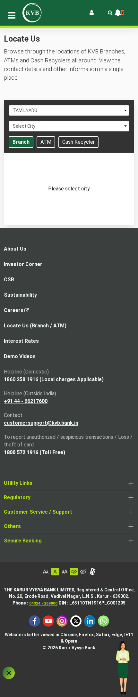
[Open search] (110, 13)
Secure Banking (23, 541)
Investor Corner (23, 264)
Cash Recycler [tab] (78, 142)
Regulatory (17, 497)
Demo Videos (20, 356)
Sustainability (20, 295)
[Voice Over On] (92, 571)
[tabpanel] (69, 189)
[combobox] (69, 110)
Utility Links (18, 483)
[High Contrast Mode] (83, 571)
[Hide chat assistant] (9, 673)
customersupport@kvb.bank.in (41, 423)
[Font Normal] (55, 571)
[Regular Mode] (74, 571)
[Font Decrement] (46, 571)
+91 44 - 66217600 (25, 401)
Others (12, 526)
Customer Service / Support (38, 512)
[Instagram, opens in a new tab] (62, 620)
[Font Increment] (64, 571)
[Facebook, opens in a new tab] (34, 620)
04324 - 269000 (43, 603)
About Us (15, 249)
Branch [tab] (21, 142)
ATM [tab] (45, 142)
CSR (9, 279)
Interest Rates (21, 341)
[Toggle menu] (11, 15)
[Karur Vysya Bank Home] (32, 13)
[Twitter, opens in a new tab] (76, 620)
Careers (15, 312)
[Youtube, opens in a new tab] (48, 620)
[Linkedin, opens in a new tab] (89, 620)
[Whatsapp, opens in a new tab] (103, 620)
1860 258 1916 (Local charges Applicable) (54, 379)
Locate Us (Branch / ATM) (35, 326)
